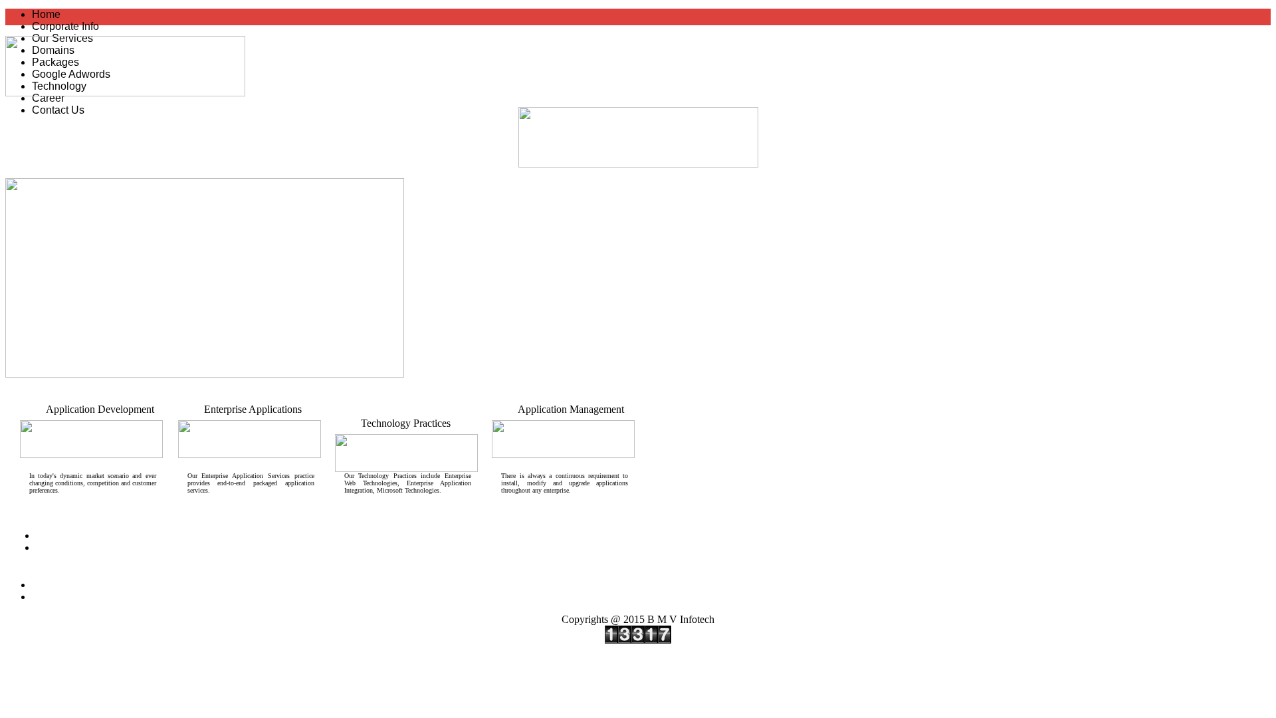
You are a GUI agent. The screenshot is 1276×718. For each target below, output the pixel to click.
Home (46, 14)
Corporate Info (65, 26)
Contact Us (58, 110)
